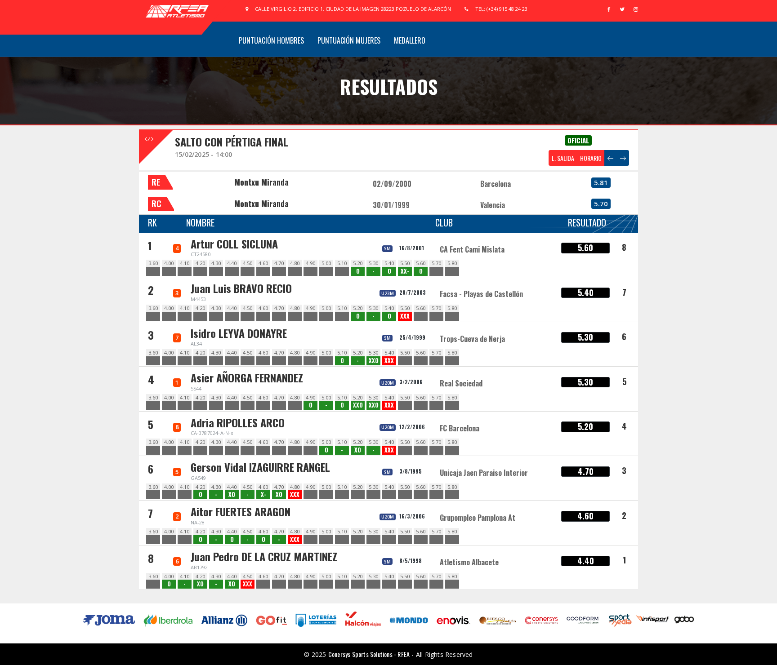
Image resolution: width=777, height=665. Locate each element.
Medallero (409, 40)
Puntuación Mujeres (348, 40)
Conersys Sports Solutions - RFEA (369, 654)
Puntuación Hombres (271, 40)
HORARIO (591, 158)
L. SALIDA (563, 158)
